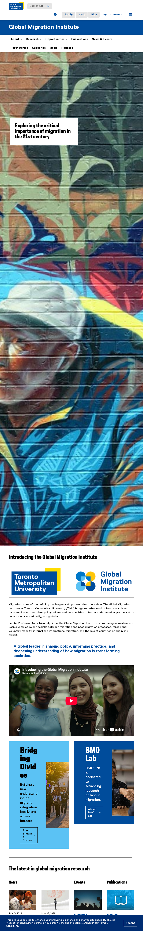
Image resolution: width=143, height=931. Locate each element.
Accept (130, 923)
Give (94, 14)
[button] (55, 15)
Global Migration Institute (44, 27)
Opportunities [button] (55, 39)
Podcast (67, 48)
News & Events (102, 39)
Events (79, 882)
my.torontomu (112, 14)
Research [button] (32, 39)
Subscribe (39, 48)
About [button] (15, 39)
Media (54, 48)
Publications (79, 39)
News (13, 882)
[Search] (48, 6)
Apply (69, 14)
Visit (82, 14)
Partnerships (19, 48)
